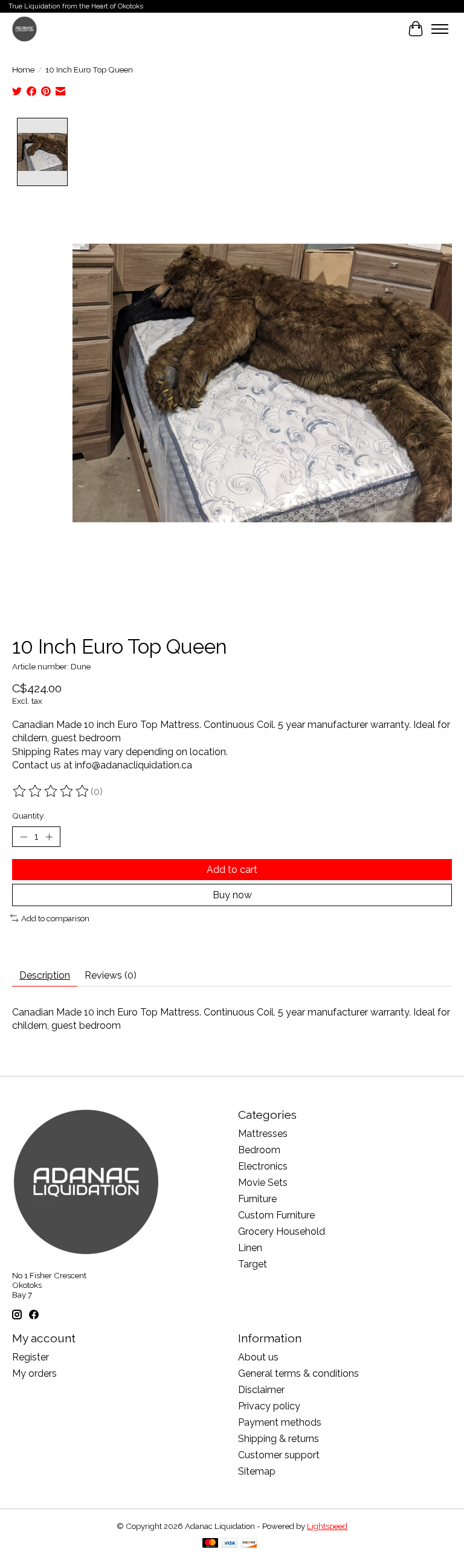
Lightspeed (327, 1526)
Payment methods (279, 1422)
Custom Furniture (276, 1215)
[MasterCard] (210, 1544)
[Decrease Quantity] (23, 837)
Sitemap (257, 1471)
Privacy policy (269, 1406)
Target (252, 1264)
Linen (250, 1248)
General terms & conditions (298, 1373)
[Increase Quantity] (49, 837)
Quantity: (28, 815)
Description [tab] (44, 975)
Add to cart (232, 869)
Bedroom (259, 1150)
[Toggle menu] (440, 29)
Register (30, 1357)
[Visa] (229, 1544)
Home (23, 69)
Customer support (279, 1455)
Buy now (232, 895)
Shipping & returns (278, 1438)
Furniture (257, 1199)
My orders (34, 1373)
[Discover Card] (249, 1544)
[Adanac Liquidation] (24, 28)
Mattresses (263, 1133)
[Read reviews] (51, 791)
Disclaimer (261, 1389)
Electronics (263, 1166)
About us (258, 1357)
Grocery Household (281, 1231)
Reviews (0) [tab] (111, 975)
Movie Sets (263, 1182)
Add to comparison (55, 918)
